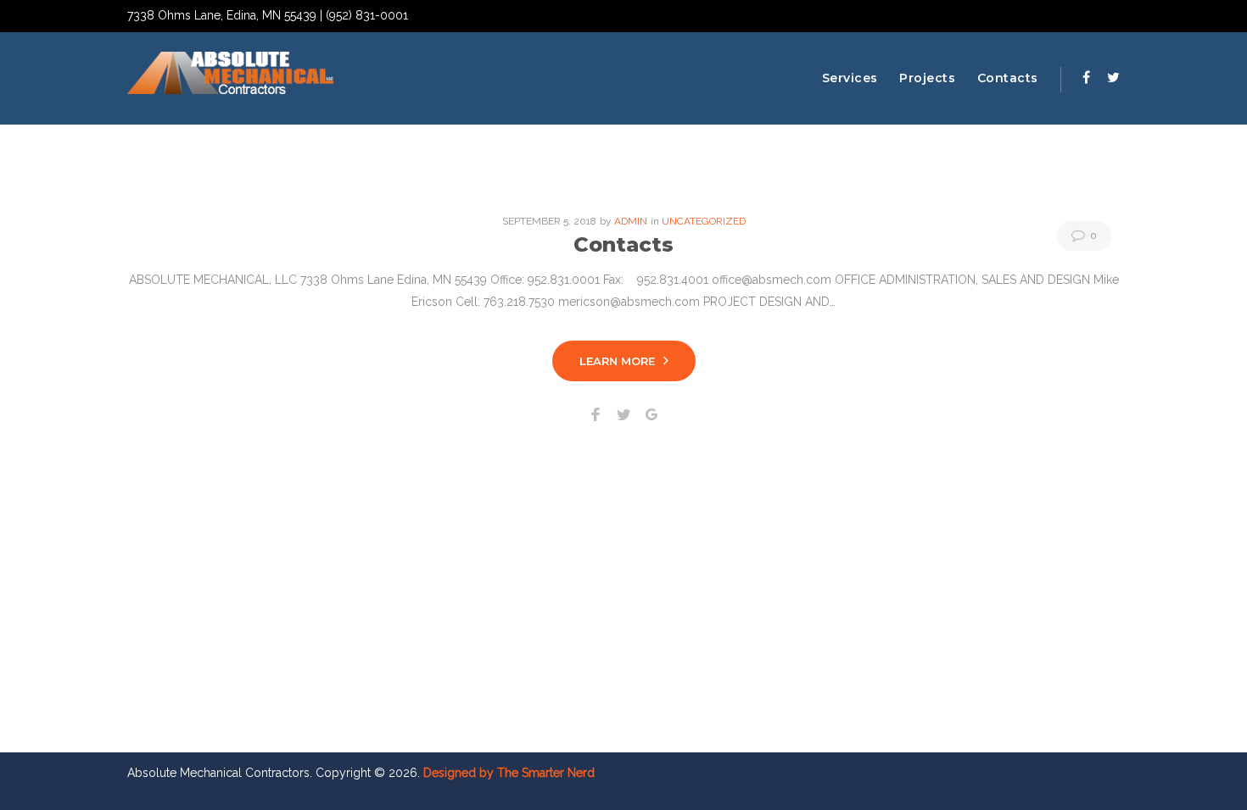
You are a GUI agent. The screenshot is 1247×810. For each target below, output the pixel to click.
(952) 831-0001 (367, 15)
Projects (927, 78)
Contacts (1007, 78)
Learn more (617, 361)
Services (850, 78)
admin (630, 221)
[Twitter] (1113, 77)
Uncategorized (704, 221)
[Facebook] (1086, 77)
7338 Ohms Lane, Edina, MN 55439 (221, 15)
